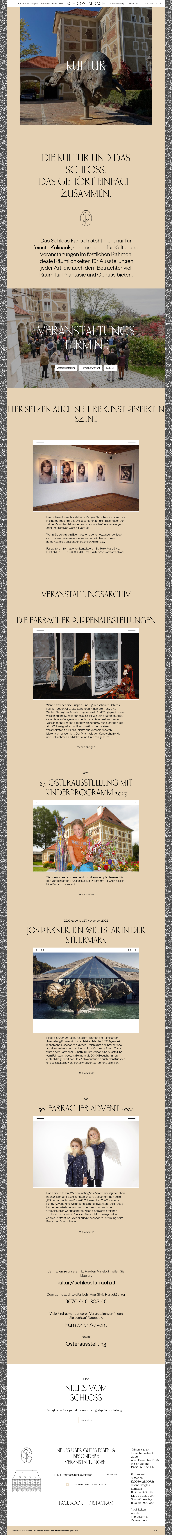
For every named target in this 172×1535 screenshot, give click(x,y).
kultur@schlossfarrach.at (86, 1282)
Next (132, 442)
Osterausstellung (66, 367)
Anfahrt (136, 1513)
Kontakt (148, 3)
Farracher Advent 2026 (52, 3)
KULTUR (110, 367)
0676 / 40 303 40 (86, 1301)
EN (157, 3)
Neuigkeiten (138, 1509)
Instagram (101, 1503)
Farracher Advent (90, 367)
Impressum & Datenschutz (139, 1518)
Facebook (71, 1503)
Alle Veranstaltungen (28, 3)
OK (156, 1530)
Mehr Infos (86, 1420)
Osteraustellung (116, 3)
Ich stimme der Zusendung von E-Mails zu (88, 1484)
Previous (40, 442)
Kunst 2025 (132, 3)
